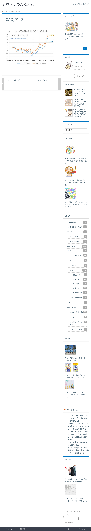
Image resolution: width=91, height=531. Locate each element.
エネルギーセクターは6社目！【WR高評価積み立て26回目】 (77, 437)
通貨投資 (79, 288)
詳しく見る (81, 76)
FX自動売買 (79, 255)
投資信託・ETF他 (79, 279)
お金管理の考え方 (78, 227)
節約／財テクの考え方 (78, 329)
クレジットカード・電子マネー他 (78, 323)
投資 (78, 270)
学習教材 (78, 265)
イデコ (78, 317)
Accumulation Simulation (72, 511)
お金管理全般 (76, 222)
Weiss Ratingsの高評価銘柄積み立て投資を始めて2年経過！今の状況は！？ (78, 450)
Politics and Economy (71, 519)
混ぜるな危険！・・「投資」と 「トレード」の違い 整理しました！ (76, 501)
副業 (78, 260)
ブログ (76, 232)
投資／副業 (76, 246)
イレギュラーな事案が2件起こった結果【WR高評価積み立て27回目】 (78, 418)
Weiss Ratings (69, 522)
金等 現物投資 (79, 293)
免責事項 (22, 529)
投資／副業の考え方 (78, 298)
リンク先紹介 (78, 236)
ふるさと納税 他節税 (78, 312)
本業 (76, 303)
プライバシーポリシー (9, 529)
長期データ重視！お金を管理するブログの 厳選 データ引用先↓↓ (76, 394)
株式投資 (79, 284)
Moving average (69, 515)
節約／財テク (76, 308)
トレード (78, 251)
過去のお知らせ (78, 241)
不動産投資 (79, 275)
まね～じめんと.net (18, 4)
